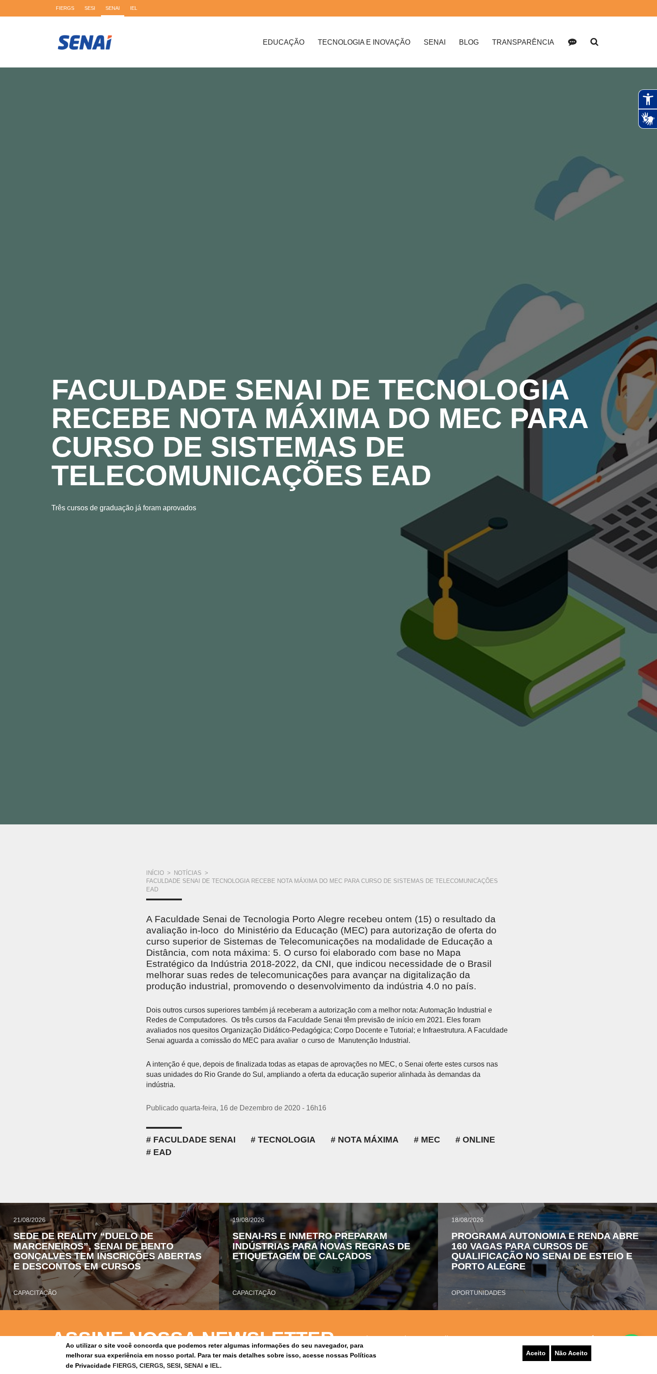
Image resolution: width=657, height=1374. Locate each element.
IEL (215, 1365)
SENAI (194, 1365)
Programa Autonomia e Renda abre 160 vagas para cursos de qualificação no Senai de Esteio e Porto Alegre (545, 1251)
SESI (174, 1365)
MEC (430, 1139)
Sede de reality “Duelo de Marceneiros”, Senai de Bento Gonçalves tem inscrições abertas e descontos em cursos (107, 1251)
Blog (469, 42)
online (479, 1139)
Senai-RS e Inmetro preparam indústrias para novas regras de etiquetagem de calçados (321, 1246)
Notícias (188, 873)
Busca (594, 42)
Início (155, 873)
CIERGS (151, 1365)
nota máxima (368, 1139)
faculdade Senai (194, 1139)
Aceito (536, 1353)
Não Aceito (571, 1353)
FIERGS (124, 1365)
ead (162, 1152)
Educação (283, 42)
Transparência (523, 42)
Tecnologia (287, 1139)
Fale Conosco (572, 42)
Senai (435, 42)
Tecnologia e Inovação (364, 42)
